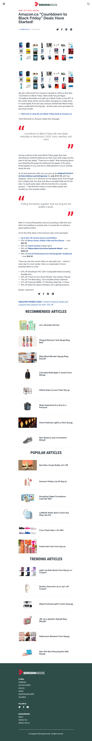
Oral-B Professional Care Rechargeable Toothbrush (50, 254)
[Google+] (71, 29)
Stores (21, 679)
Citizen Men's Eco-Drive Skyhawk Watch (44, 248)
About (20, 717)
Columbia (22, 697)
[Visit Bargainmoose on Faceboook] (23, 707)
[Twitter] (57, 29)
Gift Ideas (28, 10)
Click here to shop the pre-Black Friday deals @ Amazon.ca (46, 114)
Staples (21, 688)
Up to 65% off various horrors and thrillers (39, 238)
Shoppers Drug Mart (26, 694)
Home (20, 10)
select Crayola (34, 246)
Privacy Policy (24, 723)
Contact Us (22, 720)
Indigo (20, 691)
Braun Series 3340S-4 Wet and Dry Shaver (46, 240)
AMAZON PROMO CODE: (30, 302)
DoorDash (22, 682)
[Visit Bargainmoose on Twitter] (19, 707)
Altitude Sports (24, 685)
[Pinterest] (66, 29)
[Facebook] (62, 29)
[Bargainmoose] (46, 4)
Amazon (36, 10)
